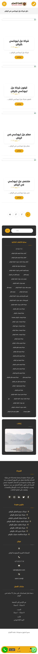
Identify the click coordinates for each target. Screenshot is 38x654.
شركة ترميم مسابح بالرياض (19, 368)
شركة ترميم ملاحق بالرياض (19, 373)
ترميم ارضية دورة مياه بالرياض (19, 266)
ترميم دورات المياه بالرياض (19, 283)
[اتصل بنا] (5, 649)
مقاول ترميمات (26, 411)
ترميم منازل (12, 291)
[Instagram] (14, 497)
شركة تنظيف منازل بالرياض (17, 524)
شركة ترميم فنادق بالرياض (19, 356)
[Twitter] (24, 497)
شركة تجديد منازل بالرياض (19, 309)
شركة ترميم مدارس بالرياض (19, 364)
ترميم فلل (9, 287)
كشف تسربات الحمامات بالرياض (18, 407)
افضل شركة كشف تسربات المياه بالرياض (18, 262)
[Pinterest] (10, 497)
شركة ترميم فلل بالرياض (18, 351)
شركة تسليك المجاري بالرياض (17, 518)
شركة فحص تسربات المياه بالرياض (19, 394)
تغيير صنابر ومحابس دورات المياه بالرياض (19, 296)
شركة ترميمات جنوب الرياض (18, 321)
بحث (8, 230)
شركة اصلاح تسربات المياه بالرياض (19, 304)
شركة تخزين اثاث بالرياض (17, 531)
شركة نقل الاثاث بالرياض (17, 528)
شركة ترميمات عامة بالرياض (18, 334)
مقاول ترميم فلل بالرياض (13, 411)
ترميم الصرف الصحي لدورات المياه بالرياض (19, 270)
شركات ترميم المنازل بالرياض (18, 511)
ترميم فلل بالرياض (23, 291)
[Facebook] (28, 497)
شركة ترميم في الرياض (18, 360)
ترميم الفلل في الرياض (14, 274)
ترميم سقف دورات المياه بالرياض (23, 287)
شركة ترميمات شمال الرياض (18, 330)
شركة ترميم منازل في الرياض (19, 381)
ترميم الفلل (26, 274)
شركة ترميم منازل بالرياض (13, 377)
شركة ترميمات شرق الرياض (19, 326)
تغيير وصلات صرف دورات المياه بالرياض (19, 300)
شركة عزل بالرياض (19, 390)
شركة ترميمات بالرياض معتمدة (19, 317)
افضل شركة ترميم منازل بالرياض (18, 257)
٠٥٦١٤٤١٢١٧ (18, 249)
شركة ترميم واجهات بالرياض (18, 386)
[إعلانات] (19, 440)
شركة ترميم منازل (27, 377)
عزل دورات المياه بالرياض (19, 403)
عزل (9, 398)
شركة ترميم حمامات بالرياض (18, 343)
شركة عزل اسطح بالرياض (17, 515)
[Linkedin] (19, 497)
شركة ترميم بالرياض (18, 339)
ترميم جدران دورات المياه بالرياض (18, 279)
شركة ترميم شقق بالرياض (19, 347)
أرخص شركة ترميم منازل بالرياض (18, 253)
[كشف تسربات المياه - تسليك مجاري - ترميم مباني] (19, 4)
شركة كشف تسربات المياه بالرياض (22, 398)
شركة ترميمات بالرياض (19, 313)
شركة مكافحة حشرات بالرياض (17, 534)
